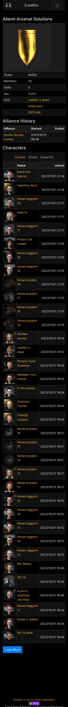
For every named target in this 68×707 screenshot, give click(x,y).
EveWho (32, 5)
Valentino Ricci (27, 185)
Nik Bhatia (24, 563)
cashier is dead (38, 100)
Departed (46, 157)
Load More (12, 649)
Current (20, 157)
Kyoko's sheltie (27, 619)
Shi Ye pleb (25, 633)
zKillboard (35, 106)
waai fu (22, 212)
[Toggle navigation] (57, 5)
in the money (26, 388)
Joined (32, 157)
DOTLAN (34, 112)
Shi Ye (21, 577)
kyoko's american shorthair (23, 595)
